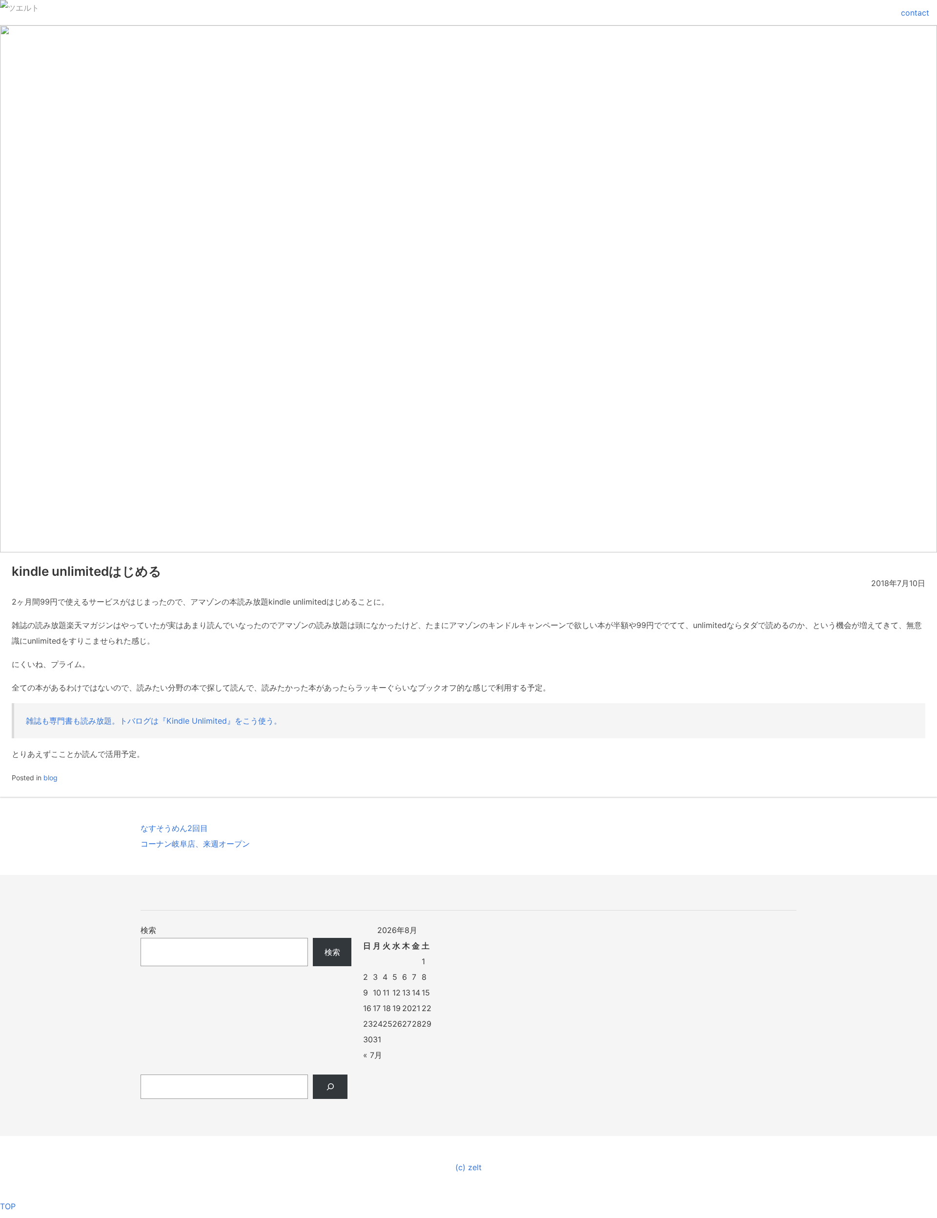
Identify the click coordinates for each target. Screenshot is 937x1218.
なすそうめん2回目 (174, 828)
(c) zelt (468, 1167)
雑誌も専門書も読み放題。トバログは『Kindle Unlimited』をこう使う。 (154, 721)
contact (915, 13)
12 (396, 992)
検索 (148, 930)
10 (377, 992)
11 (386, 992)
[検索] (330, 1087)
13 (406, 992)
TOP (8, 1206)
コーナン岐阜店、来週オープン (195, 844)
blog (50, 777)
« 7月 (372, 1055)
